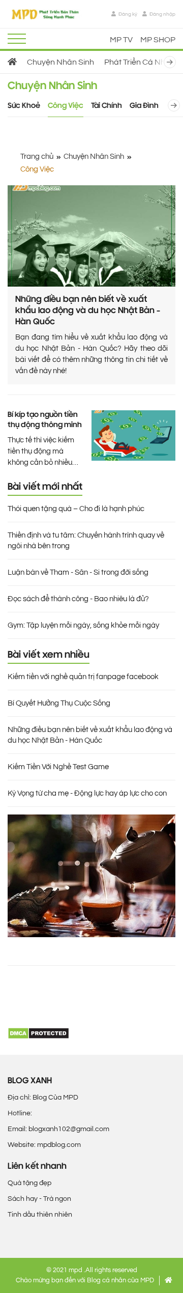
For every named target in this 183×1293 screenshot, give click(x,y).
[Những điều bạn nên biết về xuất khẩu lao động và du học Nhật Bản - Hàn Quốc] (91, 236)
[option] (12, 62)
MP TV (121, 40)
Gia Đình (144, 106)
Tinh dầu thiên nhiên (40, 1214)
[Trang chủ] (168, 1280)
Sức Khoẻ (24, 106)
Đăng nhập (161, 14)
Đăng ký (127, 14)
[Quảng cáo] (91, 875)
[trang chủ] (12, 62)
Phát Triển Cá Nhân (139, 62)
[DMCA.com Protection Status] (38, 1033)
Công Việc (65, 106)
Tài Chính (106, 106)
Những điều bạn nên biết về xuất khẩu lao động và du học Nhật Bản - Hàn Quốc (87, 311)
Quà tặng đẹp (29, 1183)
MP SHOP (157, 40)
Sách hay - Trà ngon (39, 1198)
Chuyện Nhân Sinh (60, 62)
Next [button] (174, 62)
